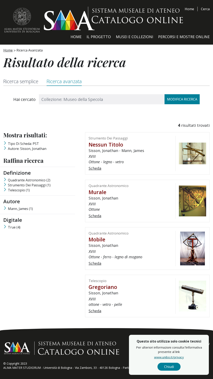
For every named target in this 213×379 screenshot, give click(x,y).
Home (189, 9)
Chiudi (169, 366)
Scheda (95, 168)
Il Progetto (99, 36)
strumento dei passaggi (29, 185)
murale (97, 192)
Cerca (205, 9)
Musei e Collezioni (134, 36)
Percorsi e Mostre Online (184, 36)
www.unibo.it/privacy (169, 357)
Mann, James (20, 208)
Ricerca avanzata (64, 81)
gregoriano (103, 286)
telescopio (19, 190)
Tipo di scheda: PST (23, 143)
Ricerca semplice (20, 81)
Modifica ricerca (182, 99)
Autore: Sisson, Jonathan (27, 148)
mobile (97, 239)
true (14, 227)
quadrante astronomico (29, 180)
